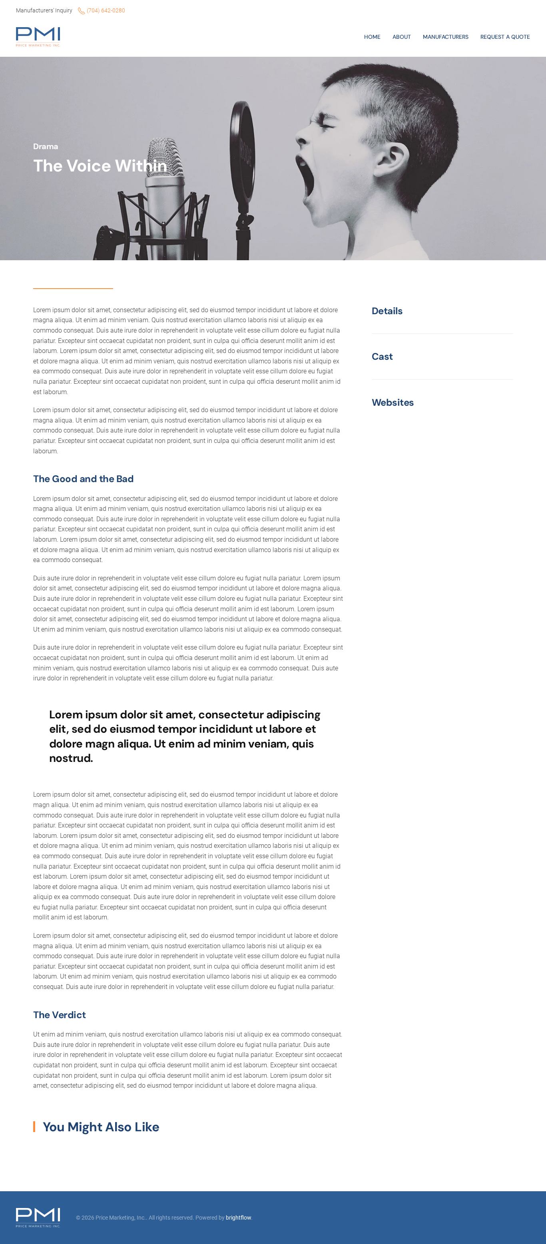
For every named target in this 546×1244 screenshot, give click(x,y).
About (402, 36)
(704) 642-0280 (105, 10)
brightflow (238, 1217)
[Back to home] (39, 37)
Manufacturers (445, 36)
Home (372, 36)
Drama (45, 146)
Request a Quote (505, 36)
